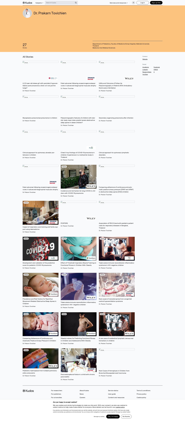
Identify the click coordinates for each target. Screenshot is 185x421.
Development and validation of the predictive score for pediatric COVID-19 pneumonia (39, 264)
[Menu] (133, 2)
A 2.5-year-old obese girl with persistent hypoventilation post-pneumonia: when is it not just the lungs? (40, 85)
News (82, 394)
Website (145, 59)
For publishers (56, 394)
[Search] (76, 3)
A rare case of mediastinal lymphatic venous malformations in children (116, 339)
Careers (82, 397)
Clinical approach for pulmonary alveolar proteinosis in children (39, 154)
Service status (113, 390)
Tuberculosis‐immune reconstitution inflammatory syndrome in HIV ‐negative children (78, 304)
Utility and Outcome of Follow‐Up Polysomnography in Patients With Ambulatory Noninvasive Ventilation (115, 85)
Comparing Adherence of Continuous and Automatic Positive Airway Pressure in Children (39, 339)
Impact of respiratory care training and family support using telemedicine (40, 228)
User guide (112, 394)
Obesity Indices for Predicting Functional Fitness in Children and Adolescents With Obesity (78, 339)
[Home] (27, 3)
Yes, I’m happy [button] (113, 416)
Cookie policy (141, 397)
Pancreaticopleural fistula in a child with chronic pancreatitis (78, 376)
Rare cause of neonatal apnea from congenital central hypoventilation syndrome (115, 300)
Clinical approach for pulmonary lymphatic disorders (114, 154)
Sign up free (156, 3)
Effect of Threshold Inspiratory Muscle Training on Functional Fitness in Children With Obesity (78, 264)
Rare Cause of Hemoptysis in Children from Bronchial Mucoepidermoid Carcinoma (114, 372)
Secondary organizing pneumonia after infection (116, 118)
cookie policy (120, 407)
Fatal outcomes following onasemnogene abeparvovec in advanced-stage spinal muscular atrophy (78, 84)
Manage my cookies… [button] (99, 416)
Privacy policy (141, 394)
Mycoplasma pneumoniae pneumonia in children (40, 118)
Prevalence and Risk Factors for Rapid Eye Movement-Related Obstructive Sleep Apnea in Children (39, 301)
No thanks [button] (126, 416)
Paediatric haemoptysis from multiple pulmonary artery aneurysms (40, 372)
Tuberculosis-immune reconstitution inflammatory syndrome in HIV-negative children (116, 264)
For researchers (56, 390)
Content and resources (116, 397)
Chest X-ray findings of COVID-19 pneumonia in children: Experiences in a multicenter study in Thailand (78, 155)
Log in (142, 3)
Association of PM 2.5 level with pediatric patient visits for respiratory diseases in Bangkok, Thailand (116, 225)
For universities (56, 397)
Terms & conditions (143, 390)
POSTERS (64, 223)
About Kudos (84, 390)
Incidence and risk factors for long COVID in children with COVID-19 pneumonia (78, 192)
